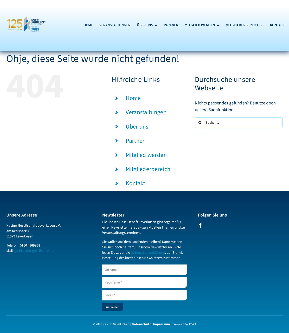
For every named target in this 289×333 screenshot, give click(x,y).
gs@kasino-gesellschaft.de (34, 250)
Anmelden (112, 307)
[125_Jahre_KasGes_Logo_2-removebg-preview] (25, 6)
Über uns (137, 126)
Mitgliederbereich (148, 169)
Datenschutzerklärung (148, 252)
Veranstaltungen (146, 112)
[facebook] (200, 225)
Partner (135, 141)
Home (133, 98)
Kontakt (135, 183)
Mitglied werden (146, 155)
